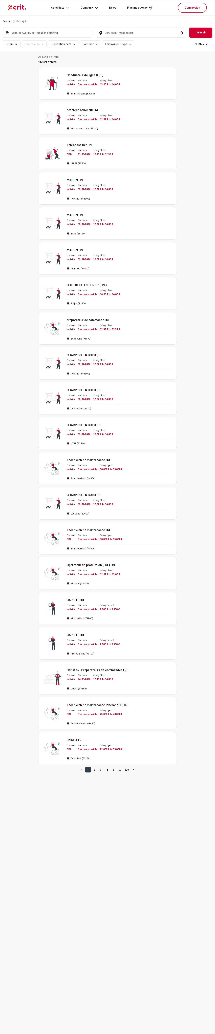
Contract (88, 44)
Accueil (7, 21)
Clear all (203, 44)
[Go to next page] (133, 769)
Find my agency (137, 7)
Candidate (57, 7)
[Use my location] (181, 33)
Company (87, 7)
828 (127, 769)
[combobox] (140, 34)
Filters (10, 44)
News (112, 7)
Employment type (116, 44)
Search (201, 32)
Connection (192, 7)
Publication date (61, 44)
